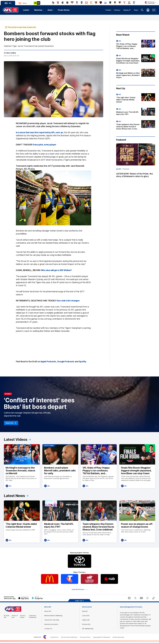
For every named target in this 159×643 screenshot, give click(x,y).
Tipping (126, 10)
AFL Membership (87, 628)
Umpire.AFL (86, 620)
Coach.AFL (86, 615)
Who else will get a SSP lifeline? (56, 270)
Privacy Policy (22, 616)
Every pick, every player (44, 144)
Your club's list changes (68, 300)
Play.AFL (85, 611)
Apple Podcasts (48, 361)
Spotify (82, 361)
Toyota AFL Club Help (51, 620)
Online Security (118, 637)
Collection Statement (32, 616)
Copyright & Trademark (101, 637)
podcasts (126, 169)
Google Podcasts (65, 361)
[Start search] (142, 10)
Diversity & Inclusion (51, 624)
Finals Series (64, 10)
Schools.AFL (86, 624)
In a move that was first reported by (39, 132)
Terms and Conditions (69, 637)
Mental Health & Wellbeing (53, 615)
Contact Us (48, 628)
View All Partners (78, 589)
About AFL (47, 611)
